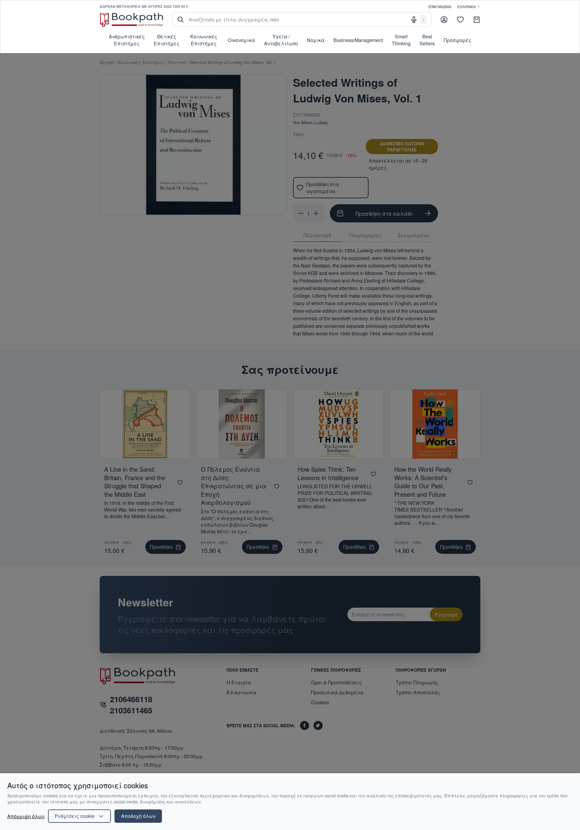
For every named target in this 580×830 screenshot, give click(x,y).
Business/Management (358, 40)
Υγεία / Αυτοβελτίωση (281, 40)
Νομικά (315, 40)
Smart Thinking (401, 40)
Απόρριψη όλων (25, 816)
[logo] (131, 19)
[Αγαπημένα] (460, 19)
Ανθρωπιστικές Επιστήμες (127, 40)
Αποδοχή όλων (138, 815)
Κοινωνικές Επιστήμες (203, 40)
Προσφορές (457, 40)
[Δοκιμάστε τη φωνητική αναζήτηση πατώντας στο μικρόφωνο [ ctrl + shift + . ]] (413, 19)
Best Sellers (427, 40)
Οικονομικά (241, 40)
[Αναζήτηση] (180, 19)
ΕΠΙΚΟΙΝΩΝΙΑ (439, 6)
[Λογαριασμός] (444, 19)
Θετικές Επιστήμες (166, 40)
